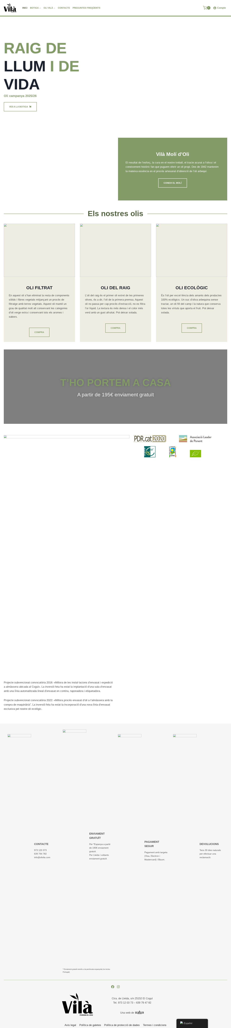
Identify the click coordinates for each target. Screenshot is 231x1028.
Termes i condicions (154, 1025)
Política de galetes (90, 1025)
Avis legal (70, 1025)
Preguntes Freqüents (86, 8)
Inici (24, 8)
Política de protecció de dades (122, 1025)
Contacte (64, 8)
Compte (221, 7)
